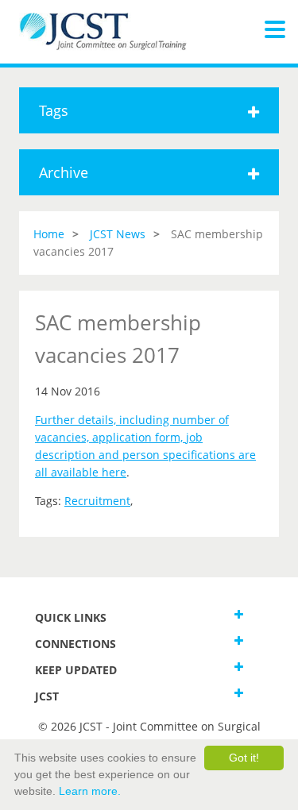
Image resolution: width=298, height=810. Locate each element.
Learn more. (90, 791)
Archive (63, 172)
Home (48, 233)
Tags (53, 110)
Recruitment (97, 500)
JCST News (117, 233)
